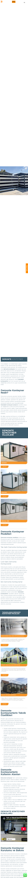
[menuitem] (24, 2)
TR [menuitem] (24, 2)
